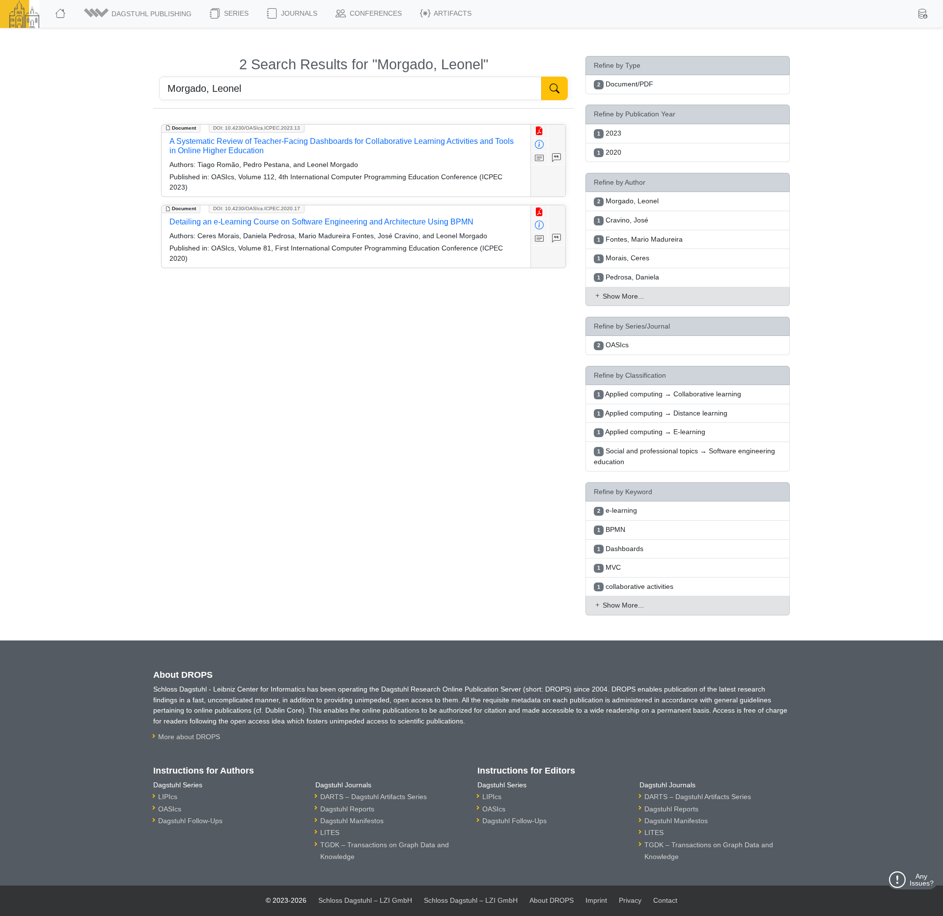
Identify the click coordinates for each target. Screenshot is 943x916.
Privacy (630, 900)
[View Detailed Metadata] (539, 145)
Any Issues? (922, 879)
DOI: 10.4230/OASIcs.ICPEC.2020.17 (256, 208)
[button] (138, 13)
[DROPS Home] (61, 13)
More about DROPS (189, 737)
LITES (329, 832)
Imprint (596, 900)
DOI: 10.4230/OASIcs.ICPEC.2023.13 (256, 128)
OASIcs (169, 809)
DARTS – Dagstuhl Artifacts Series (373, 797)
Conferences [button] (375, 13)
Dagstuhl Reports (347, 809)
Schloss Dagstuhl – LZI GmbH (365, 900)
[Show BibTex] (556, 158)
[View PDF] (539, 131)
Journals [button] (298, 13)
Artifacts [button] (452, 13)
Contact (665, 900)
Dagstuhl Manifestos (352, 821)
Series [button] (235, 13)
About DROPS (551, 900)
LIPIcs (167, 797)
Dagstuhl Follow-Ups (190, 821)
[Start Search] (554, 88)
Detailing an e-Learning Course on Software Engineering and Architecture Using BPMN (321, 222)
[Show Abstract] (539, 158)
